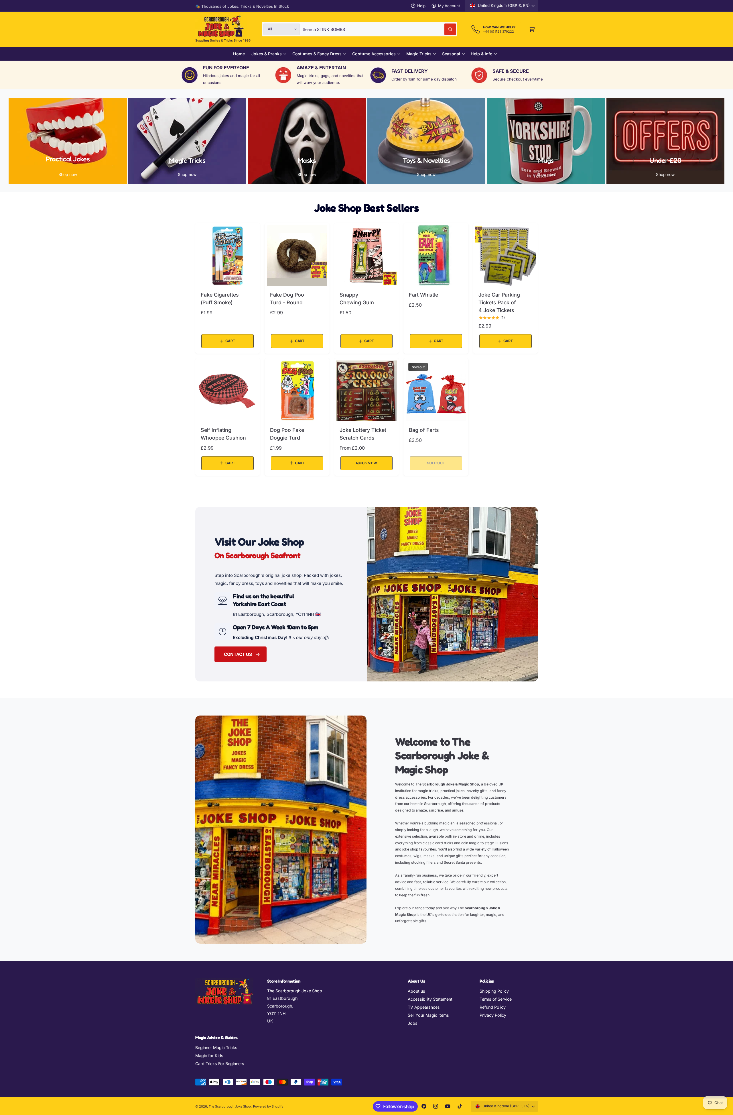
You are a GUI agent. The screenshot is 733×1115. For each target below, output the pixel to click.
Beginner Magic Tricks (216, 1047)
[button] (532, 29)
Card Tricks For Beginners (219, 1063)
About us (416, 991)
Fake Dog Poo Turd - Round (287, 298)
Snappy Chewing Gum (357, 298)
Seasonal (451, 53)
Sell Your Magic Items (428, 1015)
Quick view (366, 463)
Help (421, 5)
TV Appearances (424, 1007)
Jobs (412, 1023)
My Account (449, 5)
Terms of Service (496, 999)
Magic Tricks (418, 53)
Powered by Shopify (268, 1106)
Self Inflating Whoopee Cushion (223, 434)
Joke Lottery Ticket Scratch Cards (363, 434)
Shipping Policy (494, 991)
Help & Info (481, 53)
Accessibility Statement (430, 999)
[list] (366, 75)
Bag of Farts (424, 430)
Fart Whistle (423, 295)
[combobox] (379, 29)
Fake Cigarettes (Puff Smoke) (220, 298)
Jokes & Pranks (266, 53)
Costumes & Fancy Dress (317, 53)
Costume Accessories (373, 53)
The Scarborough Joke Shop (230, 1106)
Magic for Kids (209, 1055)
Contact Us (238, 654)
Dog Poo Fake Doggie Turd (287, 434)
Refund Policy (493, 1007)
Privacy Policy (493, 1015)
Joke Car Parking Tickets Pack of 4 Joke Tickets (499, 302)
